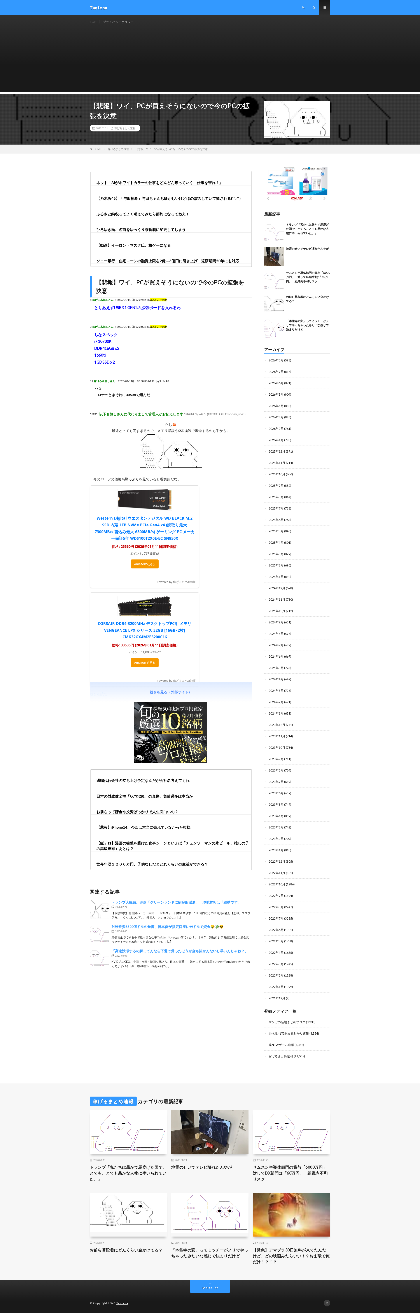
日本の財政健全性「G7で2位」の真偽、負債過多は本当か (144, 796)
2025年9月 (276, 485)
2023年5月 (276, 804)
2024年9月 (276, 622)
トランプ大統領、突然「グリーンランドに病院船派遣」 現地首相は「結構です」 (176, 902)
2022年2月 (276, 975)
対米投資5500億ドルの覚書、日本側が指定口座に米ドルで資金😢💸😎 (168, 926)
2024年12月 (277, 588)
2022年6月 (276, 930)
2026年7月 (276, 371)
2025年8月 (276, 497)
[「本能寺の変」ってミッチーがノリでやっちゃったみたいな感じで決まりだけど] (274, 329)
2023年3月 (276, 827)
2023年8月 (276, 770)
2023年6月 (276, 793)
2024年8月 (276, 633)
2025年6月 (276, 520)
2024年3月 (276, 690)
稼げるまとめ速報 (124, 128)
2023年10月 (277, 747)
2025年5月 (276, 531)
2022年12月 (277, 861)
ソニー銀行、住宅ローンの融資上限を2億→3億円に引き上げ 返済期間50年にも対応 (167, 260)
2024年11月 (277, 599)
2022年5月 (276, 941)
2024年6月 (276, 656)
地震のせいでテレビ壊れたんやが (307, 248)
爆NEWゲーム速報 (281, 1045)
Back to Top (210, 1288)
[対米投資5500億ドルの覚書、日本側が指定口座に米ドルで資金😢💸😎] (99, 934)
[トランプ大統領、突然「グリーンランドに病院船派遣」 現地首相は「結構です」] (99, 909)
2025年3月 (276, 554)
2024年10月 (277, 611)
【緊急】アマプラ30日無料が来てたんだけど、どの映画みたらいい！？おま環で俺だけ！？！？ (291, 1256)
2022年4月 (276, 952)
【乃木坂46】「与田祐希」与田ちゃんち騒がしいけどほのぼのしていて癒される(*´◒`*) (168, 198)
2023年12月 (277, 725)
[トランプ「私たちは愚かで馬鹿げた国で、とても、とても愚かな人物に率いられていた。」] (274, 232)
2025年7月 (276, 508)
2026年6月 (276, 383)
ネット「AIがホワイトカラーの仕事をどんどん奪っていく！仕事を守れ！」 (159, 182)
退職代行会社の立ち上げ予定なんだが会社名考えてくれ (142, 780)
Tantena (122, 1303)
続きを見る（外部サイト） (171, 692)
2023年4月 (276, 816)
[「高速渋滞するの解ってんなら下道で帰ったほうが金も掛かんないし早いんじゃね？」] (99, 958)
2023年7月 (276, 782)
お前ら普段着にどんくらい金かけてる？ (126, 1250)
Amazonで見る (144, 564)
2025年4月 (276, 542)
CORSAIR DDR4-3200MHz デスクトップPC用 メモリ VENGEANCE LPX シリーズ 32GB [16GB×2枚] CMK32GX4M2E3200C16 (144, 630)
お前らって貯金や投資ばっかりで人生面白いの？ (137, 811)
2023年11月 (277, 736)
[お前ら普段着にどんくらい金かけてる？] (274, 305)
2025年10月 (277, 474)
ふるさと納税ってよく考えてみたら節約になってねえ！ (142, 214)
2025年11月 (277, 463)
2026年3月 (276, 417)
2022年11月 (277, 873)
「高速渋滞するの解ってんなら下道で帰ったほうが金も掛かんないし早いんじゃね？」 (180, 951)
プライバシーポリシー (118, 22)
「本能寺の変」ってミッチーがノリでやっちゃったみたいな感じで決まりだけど (307, 325)
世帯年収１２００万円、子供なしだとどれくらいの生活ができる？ (152, 864)
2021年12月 (277, 998)
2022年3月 (276, 964)
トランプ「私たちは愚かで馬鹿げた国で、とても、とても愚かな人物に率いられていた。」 (307, 229)
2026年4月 (276, 406)
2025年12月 (277, 451)
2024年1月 (276, 713)
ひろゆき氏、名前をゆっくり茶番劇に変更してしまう (141, 229)
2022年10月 (277, 884)
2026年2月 (276, 428)
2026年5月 (276, 394)
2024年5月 (276, 668)
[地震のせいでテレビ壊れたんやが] (274, 256)
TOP (93, 22)
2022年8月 (276, 907)
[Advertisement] (210, 61)
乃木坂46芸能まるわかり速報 (289, 1033)
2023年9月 (276, 759)
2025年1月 (276, 577)
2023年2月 (276, 839)
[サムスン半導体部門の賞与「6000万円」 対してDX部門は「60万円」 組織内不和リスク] (274, 280)
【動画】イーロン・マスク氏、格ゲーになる (133, 245)
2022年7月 (276, 918)
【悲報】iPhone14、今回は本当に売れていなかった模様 (143, 827)
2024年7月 (276, 645)
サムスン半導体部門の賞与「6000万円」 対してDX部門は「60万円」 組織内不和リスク (308, 277)
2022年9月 (276, 895)
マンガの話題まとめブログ (287, 1022)
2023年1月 (276, 850)
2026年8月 (276, 360)
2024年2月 (276, 702)
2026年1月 (276, 440)
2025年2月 (276, 565)
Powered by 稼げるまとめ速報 (176, 582)
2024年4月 (276, 679)
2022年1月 (276, 987)
